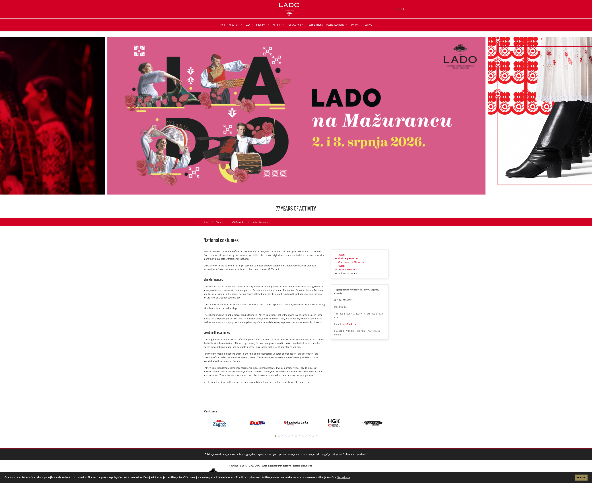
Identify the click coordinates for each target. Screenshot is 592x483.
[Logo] (289, 9)
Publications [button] (294, 24)
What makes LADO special (350, 262)
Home (222, 24)
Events (249, 24)
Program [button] (260, 24)
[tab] (275, 436)
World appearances (347, 258)
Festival (368, 24)
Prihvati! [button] (581, 477)
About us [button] (233, 24)
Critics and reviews (347, 269)
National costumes (347, 273)
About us (220, 222)
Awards (341, 265)
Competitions (316, 24)
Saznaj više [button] (343, 477)
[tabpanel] (216, 423)
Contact (355, 24)
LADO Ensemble (237, 222)
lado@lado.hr (349, 324)
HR (402, 9)
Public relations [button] (335, 24)
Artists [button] (276, 24)
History (341, 254)
